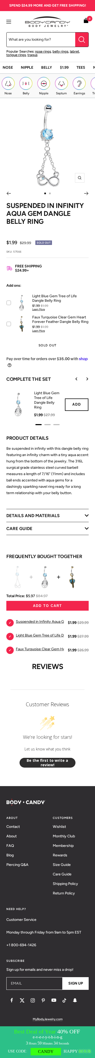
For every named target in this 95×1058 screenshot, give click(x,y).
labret (74, 51)
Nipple (27, 67)
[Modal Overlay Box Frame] (47, 1042)
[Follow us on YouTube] (54, 1000)
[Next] (86, 193)
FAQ (10, 845)
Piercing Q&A (17, 864)
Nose (8, 67)
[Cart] (86, 21)
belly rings (60, 51)
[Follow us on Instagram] (32, 1000)
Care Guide (62, 874)
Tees (81, 67)
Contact (13, 826)
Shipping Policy (65, 883)
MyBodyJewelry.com (48, 1019)
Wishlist (59, 826)
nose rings (43, 51)
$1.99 (64, 67)
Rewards (60, 855)
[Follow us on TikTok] (64, 1000)
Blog (10, 855)
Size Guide (62, 864)
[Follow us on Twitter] (22, 1000)
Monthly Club (64, 836)
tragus (32, 55)
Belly (46, 67)
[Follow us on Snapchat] (75, 1000)
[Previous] (8, 193)
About (11, 836)
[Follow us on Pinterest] (43, 1000)
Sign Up (75, 983)
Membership (63, 845)
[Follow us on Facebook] (11, 1000)
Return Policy (64, 893)
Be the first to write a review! (47, 763)
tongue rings (16, 55)
